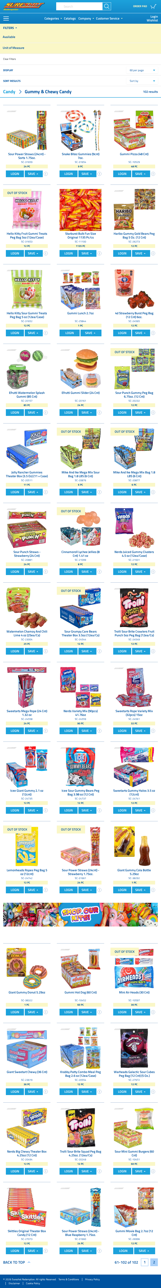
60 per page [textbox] (137, 70)
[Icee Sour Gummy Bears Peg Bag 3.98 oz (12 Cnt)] (80, 766)
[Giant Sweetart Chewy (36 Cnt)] (27, 1048)
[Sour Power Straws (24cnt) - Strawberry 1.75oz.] (80, 846)
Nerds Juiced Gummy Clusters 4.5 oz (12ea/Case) (134, 554)
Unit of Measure (13, 47)
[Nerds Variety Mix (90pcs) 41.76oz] (80, 687)
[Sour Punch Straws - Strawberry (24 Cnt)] (27, 527)
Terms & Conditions (68, 1279)
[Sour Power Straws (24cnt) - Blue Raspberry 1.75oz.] (80, 1207)
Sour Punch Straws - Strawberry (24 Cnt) (26, 554)
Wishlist (152, 20)
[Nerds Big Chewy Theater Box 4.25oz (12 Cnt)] (27, 1127)
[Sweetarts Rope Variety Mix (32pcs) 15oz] (134, 687)
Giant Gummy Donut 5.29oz (27, 993)
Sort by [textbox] (134, 81)
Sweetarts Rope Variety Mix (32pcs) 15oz (134, 713)
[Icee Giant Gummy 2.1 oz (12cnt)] (27, 766)
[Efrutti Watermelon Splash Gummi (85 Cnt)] (27, 368)
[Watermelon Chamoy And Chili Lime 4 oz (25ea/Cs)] (27, 607)
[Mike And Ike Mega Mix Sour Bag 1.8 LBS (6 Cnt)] (80, 448)
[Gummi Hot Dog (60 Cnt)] (80, 968)
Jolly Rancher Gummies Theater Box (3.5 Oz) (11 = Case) (27, 474)
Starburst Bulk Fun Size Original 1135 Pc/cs (80, 236)
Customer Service (107, 18)
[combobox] (142, 70)
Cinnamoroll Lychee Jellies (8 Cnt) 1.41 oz (80, 554)
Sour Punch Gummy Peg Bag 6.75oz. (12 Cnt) (134, 395)
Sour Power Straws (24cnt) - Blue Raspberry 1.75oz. (80, 1233)
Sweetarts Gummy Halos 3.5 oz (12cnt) (134, 793)
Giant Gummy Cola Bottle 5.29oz (134, 872)
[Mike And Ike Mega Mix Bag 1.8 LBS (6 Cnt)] (134, 448)
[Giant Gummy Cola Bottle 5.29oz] (134, 846)
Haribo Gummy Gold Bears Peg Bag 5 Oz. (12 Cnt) (134, 236)
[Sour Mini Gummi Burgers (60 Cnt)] (134, 1127)
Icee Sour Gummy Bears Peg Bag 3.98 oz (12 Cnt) (80, 793)
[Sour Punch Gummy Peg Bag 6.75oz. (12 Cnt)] (134, 368)
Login (154, 16)
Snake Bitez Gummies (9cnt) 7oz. (80, 156)
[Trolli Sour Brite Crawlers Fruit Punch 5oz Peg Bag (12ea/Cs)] (134, 607)
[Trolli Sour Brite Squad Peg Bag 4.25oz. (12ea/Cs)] (80, 1127)
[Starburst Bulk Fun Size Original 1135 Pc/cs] (80, 209)
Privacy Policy (92, 1279)
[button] (154, 6)
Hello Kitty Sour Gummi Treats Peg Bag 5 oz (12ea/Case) (27, 315)
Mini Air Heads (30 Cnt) (134, 993)
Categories (51, 18)
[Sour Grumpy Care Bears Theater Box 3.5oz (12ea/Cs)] (80, 607)
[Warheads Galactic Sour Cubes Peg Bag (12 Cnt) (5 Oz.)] (134, 1048)
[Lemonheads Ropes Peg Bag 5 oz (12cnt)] (27, 846)
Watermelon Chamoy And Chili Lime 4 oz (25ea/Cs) (26, 634)
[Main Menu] (6, 18)
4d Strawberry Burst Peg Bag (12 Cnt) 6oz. (134, 315)
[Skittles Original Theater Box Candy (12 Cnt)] (27, 1207)
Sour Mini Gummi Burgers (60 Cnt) (134, 1154)
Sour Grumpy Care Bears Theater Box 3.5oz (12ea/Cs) (80, 634)
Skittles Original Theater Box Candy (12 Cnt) (27, 1233)
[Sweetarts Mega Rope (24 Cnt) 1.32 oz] (27, 687)
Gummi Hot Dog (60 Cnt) (81, 993)
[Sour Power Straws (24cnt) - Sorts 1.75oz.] (27, 130)
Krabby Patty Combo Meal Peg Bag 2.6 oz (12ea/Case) (80, 1074)
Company (84, 18)
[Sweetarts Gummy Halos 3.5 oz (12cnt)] (134, 766)
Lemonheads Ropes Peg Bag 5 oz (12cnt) (27, 872)
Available (9, 36)
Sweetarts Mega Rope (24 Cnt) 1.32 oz (27, 713)
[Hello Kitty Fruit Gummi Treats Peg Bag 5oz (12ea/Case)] (27, 209)
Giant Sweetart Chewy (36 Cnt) (27, 1072)
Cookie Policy (33, 1283)
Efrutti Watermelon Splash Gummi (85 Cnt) (27, 395)
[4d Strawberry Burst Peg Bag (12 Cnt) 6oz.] (134, 289)
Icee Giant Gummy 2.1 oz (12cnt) (26, 793)
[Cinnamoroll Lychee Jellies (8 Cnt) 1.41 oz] (80, 527)
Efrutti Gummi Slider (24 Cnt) (81, 393)
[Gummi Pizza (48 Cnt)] (134, 130)
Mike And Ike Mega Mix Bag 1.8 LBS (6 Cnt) (134, 474)
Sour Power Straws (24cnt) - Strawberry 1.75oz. (80, 872)
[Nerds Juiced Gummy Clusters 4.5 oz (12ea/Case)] (134, 527)
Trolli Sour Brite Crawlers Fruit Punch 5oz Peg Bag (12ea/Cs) (134, 634)
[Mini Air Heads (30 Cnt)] (134, 968)
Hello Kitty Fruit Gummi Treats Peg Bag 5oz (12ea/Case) (27, 236)
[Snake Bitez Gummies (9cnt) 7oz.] (80, 130)
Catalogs (70, 18)
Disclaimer (14, 1283)
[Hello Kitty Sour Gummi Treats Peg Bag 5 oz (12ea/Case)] (27, 289)
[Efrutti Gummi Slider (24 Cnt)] (80, 368)
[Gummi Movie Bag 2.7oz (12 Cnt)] (134, 1207)
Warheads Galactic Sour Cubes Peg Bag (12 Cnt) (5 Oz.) (134, 1074)
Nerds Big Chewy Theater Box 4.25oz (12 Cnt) (27, 1154)
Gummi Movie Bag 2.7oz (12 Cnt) (134, 1233)
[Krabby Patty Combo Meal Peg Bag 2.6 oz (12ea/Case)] (80, 1048)
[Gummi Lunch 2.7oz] (80, 289)
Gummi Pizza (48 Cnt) (134, 154)
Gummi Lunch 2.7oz (80, 313)
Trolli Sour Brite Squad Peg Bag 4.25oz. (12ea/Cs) (80, 1154)
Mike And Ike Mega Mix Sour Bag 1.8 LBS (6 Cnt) (81, 474)
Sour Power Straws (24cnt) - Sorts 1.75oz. (26, 156)
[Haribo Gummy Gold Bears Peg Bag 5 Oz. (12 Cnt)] (134, 209)
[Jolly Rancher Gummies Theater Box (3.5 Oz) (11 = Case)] (27, 448)
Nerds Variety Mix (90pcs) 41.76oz (81, 713)
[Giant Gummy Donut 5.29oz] (27, 968)
